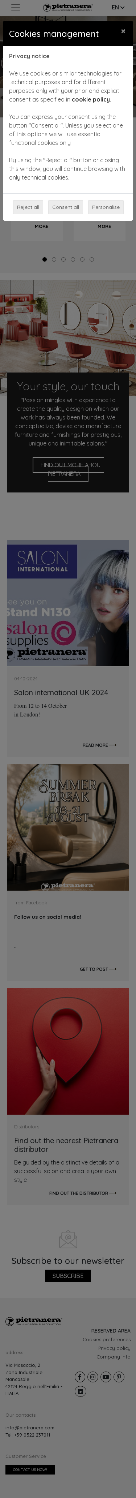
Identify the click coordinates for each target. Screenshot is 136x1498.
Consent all (65, 207)
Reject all (28, 207)
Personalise (106, 207)
